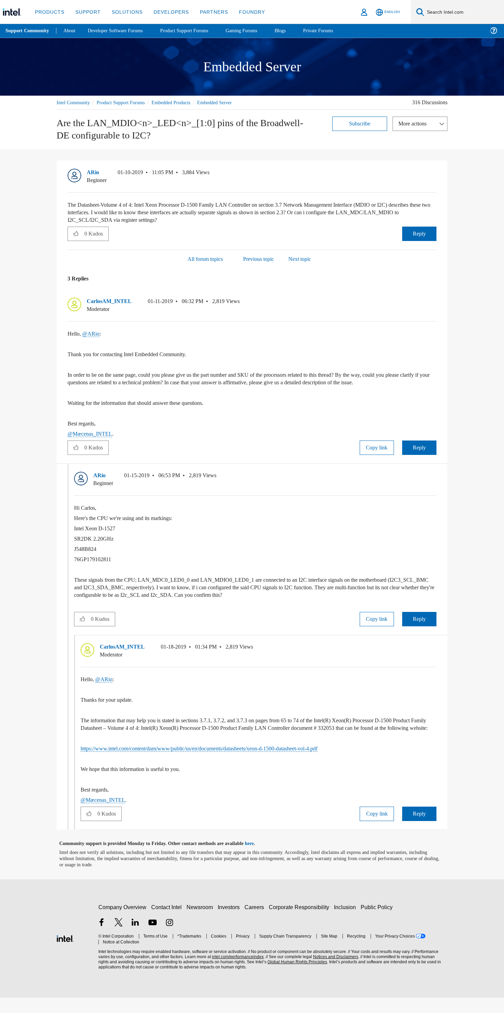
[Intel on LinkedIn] (135, 938)
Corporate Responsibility (300, 922)
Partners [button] (207, 11)
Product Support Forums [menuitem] (193, 30)
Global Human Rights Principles (295, 977)
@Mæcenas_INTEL (91, 442)
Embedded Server (231, 102)
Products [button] (49, 11)
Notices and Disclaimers (333, 972)
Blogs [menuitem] (294, 30)
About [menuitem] (71, 30)
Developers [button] (166, 11)
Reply (419, 234)
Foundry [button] (243, 11)
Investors (230, 922)
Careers (255, 922)
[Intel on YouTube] (152, 938)
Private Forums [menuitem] (333, 30)
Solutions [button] (124, 11)
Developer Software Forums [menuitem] (120, 30)
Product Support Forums (126, 102)
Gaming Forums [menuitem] (254, 30)
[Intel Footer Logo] (65, 953)
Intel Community (74, 102)
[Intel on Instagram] (169, 938)
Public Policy (377, 922)
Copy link (376, 455)
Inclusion (346, 922)
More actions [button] (414, 123)
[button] (433, 174)
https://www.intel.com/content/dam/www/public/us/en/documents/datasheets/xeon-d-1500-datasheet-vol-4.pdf (220, 764)
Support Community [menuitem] (27, 31)
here (255, 859)
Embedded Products (182, 102)
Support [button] (86, 11)
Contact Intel (167, 922)
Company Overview (122, 922)
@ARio (91, 334)
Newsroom (201, 922)
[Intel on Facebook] (101, 938)
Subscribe (359, 123)
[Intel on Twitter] (118, 938)
